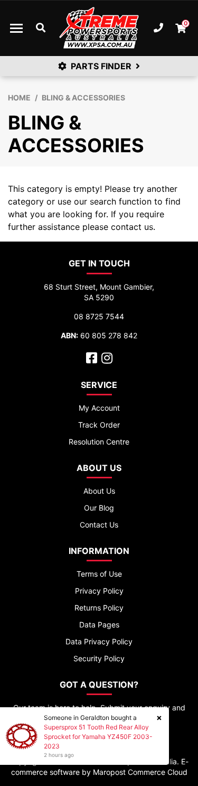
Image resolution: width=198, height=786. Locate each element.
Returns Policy (99, 607)
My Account (99, 407)
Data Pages (99, 624)
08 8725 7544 (99, 316)
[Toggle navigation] (16, 28)
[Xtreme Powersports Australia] (98, 28)
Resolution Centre (99, 441)
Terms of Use (99, 573)
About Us (99, 490)
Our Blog (99, 507)
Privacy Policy (99, 590)
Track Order (99, 424)
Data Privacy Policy (99, 641)
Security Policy (99, 658)
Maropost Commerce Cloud (140, 771)
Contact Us (99, 524)
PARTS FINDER (101, 66)
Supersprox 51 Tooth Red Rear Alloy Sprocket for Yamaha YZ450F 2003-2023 (98, 736)
